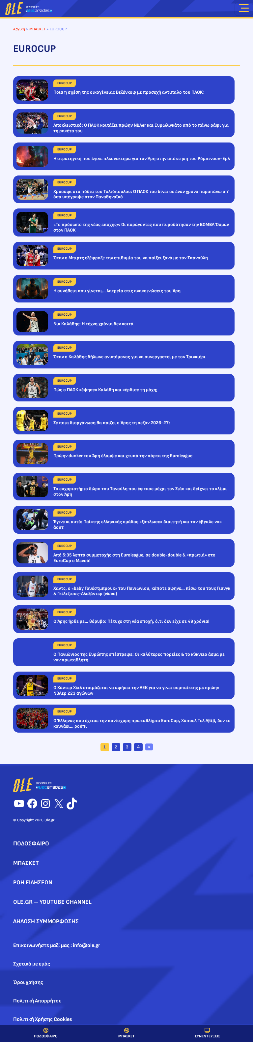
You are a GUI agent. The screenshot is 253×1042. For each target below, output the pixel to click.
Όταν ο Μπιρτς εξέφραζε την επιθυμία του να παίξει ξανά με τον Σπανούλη (130, 258)
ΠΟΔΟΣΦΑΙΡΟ (46, 1036)
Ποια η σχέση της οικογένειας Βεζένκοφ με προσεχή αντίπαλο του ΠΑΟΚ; (128, 92)
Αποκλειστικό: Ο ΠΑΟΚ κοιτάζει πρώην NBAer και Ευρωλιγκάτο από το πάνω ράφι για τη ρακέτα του (141, 128)
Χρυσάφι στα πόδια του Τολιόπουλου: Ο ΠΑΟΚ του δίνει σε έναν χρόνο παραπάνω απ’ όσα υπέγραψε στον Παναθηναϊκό (141, 194)
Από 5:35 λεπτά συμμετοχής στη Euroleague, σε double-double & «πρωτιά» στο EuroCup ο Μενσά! (134, 558)
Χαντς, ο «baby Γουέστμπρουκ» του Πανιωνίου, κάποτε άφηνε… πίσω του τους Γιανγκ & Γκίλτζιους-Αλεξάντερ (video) (141, 591)
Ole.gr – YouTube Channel (52, 902)
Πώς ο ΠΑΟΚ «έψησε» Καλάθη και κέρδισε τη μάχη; (105, 390)
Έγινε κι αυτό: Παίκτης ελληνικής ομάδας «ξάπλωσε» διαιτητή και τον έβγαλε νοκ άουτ (137, 524)
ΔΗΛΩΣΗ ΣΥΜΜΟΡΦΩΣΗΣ (46, 921)
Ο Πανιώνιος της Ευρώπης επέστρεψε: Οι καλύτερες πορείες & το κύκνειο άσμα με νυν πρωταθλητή (139, 657)
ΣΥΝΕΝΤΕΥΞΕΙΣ (207, 1036)
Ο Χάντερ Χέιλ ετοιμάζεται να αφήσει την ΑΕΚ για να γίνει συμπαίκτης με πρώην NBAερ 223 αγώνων (136, 690)
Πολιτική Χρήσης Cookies (42, 1019)
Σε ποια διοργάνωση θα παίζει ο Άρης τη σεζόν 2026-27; (111, 423)
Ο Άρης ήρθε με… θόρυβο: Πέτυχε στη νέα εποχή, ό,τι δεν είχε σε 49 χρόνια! (131, 621)
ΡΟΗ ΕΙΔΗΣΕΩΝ (32, 882)
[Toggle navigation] (244, 9)
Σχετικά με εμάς (31, 964)
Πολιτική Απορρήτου (37, 1001)
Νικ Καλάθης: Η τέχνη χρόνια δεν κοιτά (93, 324)
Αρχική (19, 29)
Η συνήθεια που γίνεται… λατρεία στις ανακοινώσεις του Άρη (117, 291)
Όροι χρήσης (28, 982)
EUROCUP (64, 83)
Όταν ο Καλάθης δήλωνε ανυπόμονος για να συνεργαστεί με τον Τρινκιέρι (129, 357)
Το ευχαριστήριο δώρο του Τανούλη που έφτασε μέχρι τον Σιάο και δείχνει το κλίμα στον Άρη (140, 491)
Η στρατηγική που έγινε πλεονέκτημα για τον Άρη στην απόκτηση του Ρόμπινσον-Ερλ (141, 158)
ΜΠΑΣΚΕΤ (126, 1036)
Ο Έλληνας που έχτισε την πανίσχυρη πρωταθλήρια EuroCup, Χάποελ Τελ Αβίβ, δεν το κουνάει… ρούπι (142, 723)
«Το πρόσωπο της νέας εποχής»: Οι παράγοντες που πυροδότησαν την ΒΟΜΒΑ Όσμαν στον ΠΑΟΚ (141, 227)
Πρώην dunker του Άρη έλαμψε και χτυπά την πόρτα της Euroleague (122, 455)
